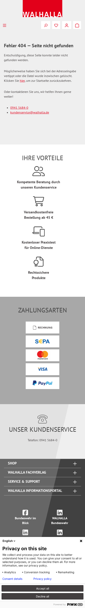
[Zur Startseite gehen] (42, 8)
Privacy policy (42, 578)
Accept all (42, 588)
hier (22, 81)
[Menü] (4, 25)
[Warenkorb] (77, 25)
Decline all (42, 596)
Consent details (12, 578)
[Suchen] (45, 25)
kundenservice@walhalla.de (29, 112)
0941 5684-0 (19, 108)
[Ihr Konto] (66, 25)
